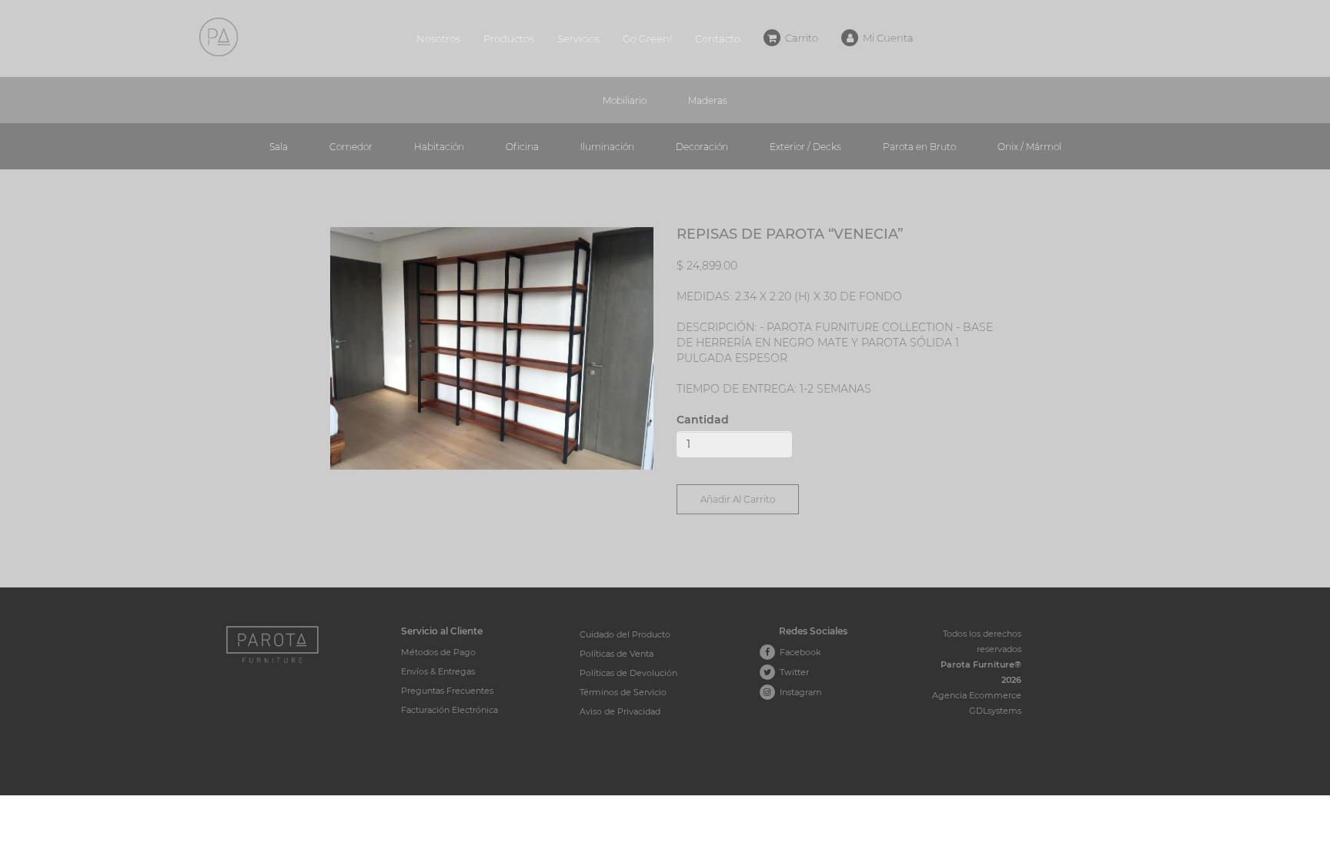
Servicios (578, 38)
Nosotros (438, 38)
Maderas (707, 100)
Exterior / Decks (805, 146)
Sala (278, 146)
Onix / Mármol (1029, 146)
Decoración (702, 146)
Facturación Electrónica (449, 709)
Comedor (351, 146)
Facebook (798, 652)
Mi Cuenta (886, 38)
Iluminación (607, 146)
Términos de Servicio (623, 692)
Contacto (717, 38)
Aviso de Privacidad (620, 711)
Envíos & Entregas (438, 671)
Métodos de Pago (438, 652)
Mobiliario (625, 100)
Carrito (799, 38)
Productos (508, 38)
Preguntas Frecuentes (447, 690)
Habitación (439, 146)
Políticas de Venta (616, 653)
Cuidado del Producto (625, 634)
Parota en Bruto (919, 146)
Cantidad (703, 420)
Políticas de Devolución (628, 673)
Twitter (792, 672)
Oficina (522, 146)
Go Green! (647, 38)
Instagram (798, 692)
